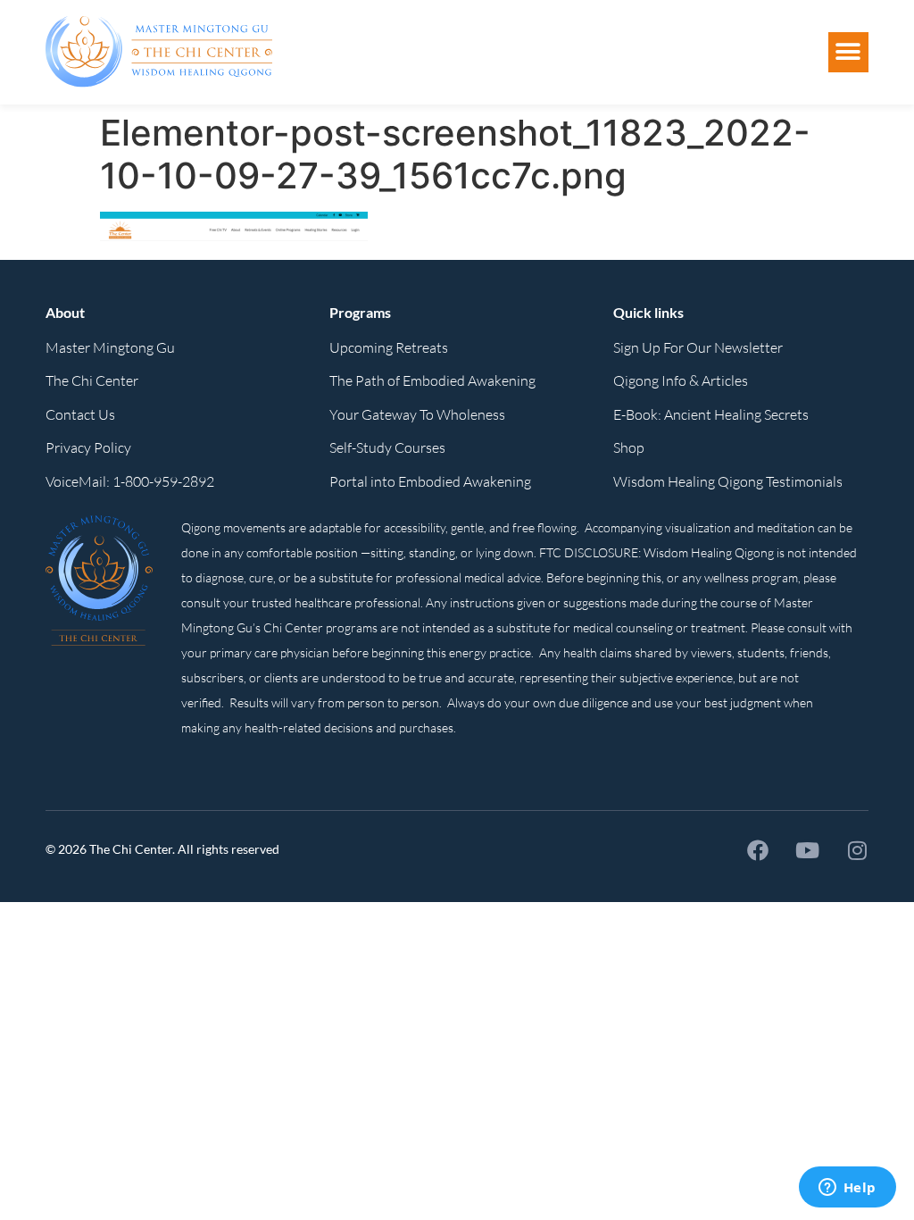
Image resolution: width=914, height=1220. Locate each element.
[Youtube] (807, 850)
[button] (848, 52)
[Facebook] (758, 850)
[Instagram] (857, 850)
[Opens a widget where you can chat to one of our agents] (847, 1188)
